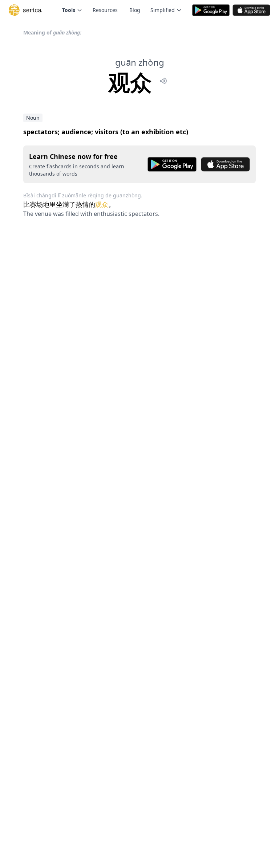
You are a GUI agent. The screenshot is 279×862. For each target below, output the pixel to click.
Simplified (162, 10)
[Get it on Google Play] (172, 164)
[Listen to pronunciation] (163, 82)
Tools (68, 10)
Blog (134, 10)
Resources (105, 10)
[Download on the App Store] (225, 164)
